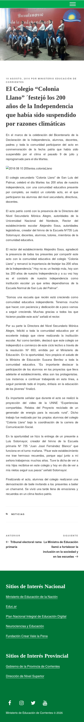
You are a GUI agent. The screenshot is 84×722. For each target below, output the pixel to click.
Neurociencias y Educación (25, 626)
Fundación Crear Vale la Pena (27, 636)
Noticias (18, 514)
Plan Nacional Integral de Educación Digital (36, 616)
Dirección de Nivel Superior (25, 676)
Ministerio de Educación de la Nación (32, 596)
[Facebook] (10, 702)
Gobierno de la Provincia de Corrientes (33, 666)
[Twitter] (33, 702)
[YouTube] (45, 702)
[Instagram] (21, 702)
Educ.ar (11, 606)
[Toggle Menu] (73, 4)
